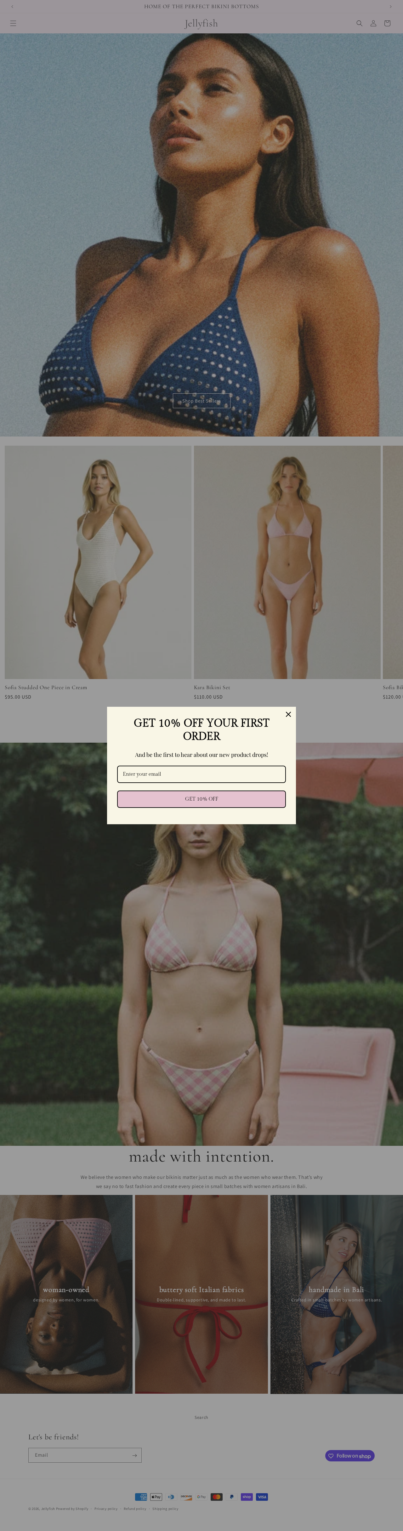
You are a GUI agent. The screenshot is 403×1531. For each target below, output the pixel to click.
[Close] (288, 714)
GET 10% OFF (201, 799)
